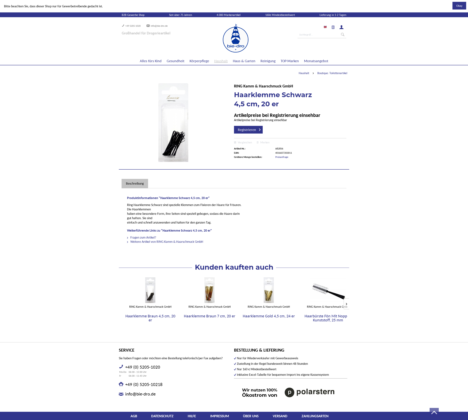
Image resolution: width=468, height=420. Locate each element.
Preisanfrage (281, 157)
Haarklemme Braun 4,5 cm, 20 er (150, 318)
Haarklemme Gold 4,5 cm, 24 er (269, 316)
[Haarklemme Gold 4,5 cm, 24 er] (268, 290)
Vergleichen (244, 142)
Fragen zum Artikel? (143, 237)
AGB (134, 416)
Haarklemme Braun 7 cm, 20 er (209, 316)
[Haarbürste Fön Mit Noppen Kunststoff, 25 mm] (327, 290)
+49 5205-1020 (133, 25)
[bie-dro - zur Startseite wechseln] (224, 38)
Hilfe (192, 416)
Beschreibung (135, 183)
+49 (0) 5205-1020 (142, 367)
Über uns (250, 416)
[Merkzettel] (333, 27)
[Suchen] (342, 34)
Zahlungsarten (315, 416)
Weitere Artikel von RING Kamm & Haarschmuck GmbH (166, 241)
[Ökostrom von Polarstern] (290, 392)
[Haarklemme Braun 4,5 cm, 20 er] (150, 290)
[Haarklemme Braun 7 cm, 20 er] (209, 290)
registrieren (247, 129)
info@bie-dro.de (159, 25)
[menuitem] (333, 27)
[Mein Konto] (341, 27)
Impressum (219, 416)
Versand (280, 416)
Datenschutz (162, 416)
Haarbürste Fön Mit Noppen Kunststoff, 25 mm (328, 318)
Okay (459, 6)
